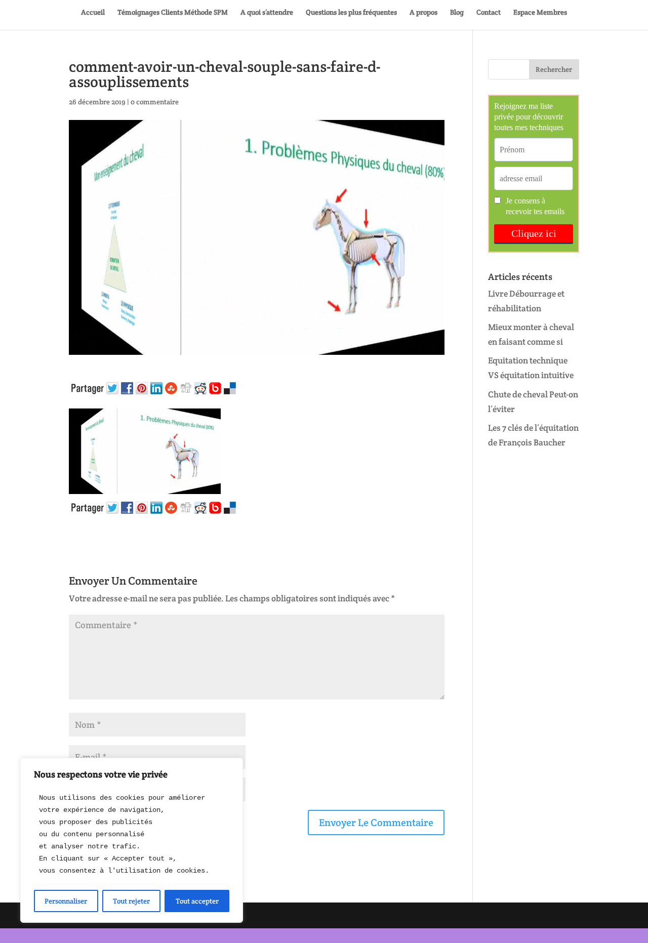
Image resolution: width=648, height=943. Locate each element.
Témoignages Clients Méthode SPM (172, 13)
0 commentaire (155, 101)
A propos (423, 13)
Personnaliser (66, 901)
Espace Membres (540, 13)
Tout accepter (197, 901)
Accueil (93, 13)
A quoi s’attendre (266, 13)
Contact (488, 13)
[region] (131, 840)
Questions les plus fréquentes (351, 13)
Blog (457, 13)
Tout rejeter (131, 901)
